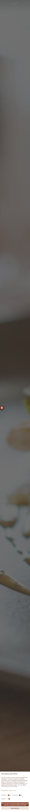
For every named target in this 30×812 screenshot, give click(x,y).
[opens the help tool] (2, 408)
